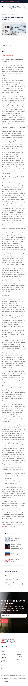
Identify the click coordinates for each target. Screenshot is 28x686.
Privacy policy (13, 679)
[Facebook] (2, 646)
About (3, 666)
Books (3, 654)
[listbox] (13, 1)
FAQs (2, 669)
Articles (17, 659)
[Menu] (2, 7)
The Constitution (12, 15)
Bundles (3, 657)
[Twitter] (9, 646)
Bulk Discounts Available (7, 1)
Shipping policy (5, 681)
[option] (13, 1)
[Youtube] (6, 646)
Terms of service (22, 679)
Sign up (4, 621)
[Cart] (26, 7)
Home (4, 15)
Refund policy (4, 679)
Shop (3, 651)
